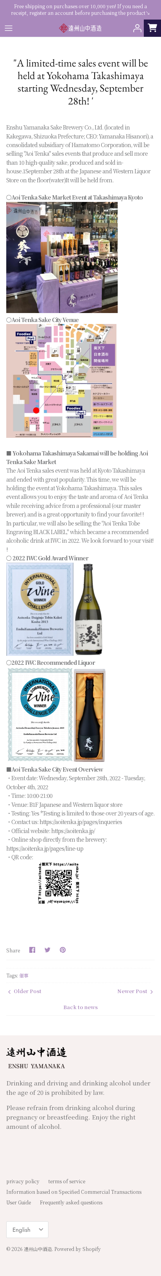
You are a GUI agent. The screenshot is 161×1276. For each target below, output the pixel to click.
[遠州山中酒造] (80, 28)
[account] (135, 28)
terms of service (66, 1181)
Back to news (80, 1007)
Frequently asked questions (71, 1202)
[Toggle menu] (8, 28)
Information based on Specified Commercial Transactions (73, 1191)
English (21, 1230)
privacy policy (22, 1181)
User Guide (18, 1202)
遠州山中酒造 (38, 1248)
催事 (24, 975)
